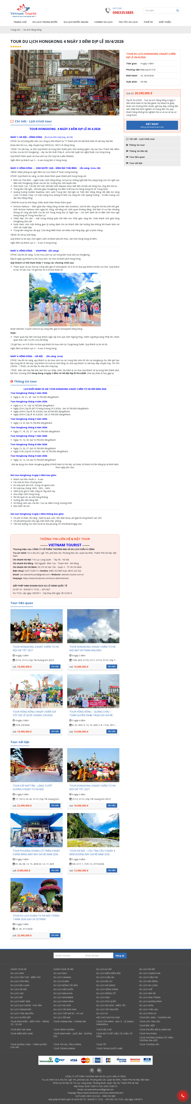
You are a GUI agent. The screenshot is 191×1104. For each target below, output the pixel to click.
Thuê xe (148, 21)
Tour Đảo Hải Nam (20, 1029)
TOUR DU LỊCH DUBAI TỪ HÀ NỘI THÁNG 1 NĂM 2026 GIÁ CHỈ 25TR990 (36, 917)
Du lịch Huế (145, 989)
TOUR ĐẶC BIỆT (147, 1025)
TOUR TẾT (101, 1044)
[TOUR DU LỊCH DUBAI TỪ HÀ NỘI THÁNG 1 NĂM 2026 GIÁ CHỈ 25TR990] (36, 895)
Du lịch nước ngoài (76, 21)
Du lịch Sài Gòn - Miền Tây (110, 1005)
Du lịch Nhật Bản (20, 1001)
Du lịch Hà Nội (18, 989)
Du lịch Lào (17, 993)
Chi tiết (55, 666)
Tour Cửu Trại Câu (149, 1021)
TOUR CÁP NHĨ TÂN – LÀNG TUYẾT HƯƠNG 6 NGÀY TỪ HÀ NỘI (32, 787)
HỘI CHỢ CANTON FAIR (108, 1017)
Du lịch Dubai (61, 981)
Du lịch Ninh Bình (63, 1001)
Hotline (117, 8)
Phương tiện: (133, 69)
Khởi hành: (132, 75)
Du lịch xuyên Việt (20, 1017)
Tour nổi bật (135, 163)
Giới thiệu (165, 21)
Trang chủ (20, 21)
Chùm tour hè (18, 969)
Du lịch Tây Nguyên (107, 1009)
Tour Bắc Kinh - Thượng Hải (155, 1017)
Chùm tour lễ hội (63, 969)
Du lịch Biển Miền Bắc (108, 973)
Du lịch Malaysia (63, 993)
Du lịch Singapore (20, 1009)
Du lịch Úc (102, 1013)
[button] (177, 10)
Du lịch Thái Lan (148, 1009)
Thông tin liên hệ (138, 151)
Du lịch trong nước (45, 21)
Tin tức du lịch (128, 21)
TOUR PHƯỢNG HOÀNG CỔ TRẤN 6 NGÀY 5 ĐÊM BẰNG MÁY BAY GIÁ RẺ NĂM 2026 (36, 852)
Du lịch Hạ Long (148, 985)
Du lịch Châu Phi (148, 977)
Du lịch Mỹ (16, 997)
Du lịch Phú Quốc (106, 1001)
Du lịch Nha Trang (149, 997)
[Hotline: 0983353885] (183, 1096)
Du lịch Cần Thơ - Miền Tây (25, 977)
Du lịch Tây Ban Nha (64, 1009)
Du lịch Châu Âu (105, 977)
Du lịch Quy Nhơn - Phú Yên (26, 1005)
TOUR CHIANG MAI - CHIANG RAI (69, 1021)
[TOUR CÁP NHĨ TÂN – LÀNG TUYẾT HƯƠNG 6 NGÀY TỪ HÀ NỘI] (36, 765)
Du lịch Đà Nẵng (148, 981)
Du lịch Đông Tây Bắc (65, 985)
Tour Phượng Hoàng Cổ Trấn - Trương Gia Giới (156, 1039)
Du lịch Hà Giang (105, 985)
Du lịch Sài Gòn (62, 1005)
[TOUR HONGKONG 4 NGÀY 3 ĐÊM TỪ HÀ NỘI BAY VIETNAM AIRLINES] (93, 626)
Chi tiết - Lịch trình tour (142, 139)
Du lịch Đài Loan (19, 985)
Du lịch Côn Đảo (19, 981)
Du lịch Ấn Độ (147, 969)
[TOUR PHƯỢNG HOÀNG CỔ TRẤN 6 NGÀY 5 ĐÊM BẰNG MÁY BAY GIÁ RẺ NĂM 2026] (36, 830)
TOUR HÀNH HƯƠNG (63, 1029)
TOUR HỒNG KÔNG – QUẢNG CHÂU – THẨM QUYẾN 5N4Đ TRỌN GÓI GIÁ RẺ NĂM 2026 (91, 713)
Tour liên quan (137, 157)
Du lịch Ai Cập (104, 969)
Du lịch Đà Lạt (104, 981)
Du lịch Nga (103, 997)
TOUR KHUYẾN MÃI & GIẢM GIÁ (155, 1029)
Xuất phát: (131, 81)
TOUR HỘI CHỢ (103, 1029)
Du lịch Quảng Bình (150, 1001)
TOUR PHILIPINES (148, 1033)
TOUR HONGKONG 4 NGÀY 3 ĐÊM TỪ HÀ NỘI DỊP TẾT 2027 (36, 648)
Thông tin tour (137, 145)
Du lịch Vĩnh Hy (147, 1013)
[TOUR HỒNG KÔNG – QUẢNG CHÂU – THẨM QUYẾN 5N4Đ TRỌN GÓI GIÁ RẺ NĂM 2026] (93, 691)
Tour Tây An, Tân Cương (67, 1044)
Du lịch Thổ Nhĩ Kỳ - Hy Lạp (68, 1013)
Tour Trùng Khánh (64, 1048)
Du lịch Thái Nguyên (21, 1013)
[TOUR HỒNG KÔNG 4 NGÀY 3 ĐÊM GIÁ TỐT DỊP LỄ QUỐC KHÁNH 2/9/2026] (36, 691)
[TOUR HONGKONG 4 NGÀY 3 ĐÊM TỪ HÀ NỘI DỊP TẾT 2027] (36, 626)
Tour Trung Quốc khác (109, 1048)
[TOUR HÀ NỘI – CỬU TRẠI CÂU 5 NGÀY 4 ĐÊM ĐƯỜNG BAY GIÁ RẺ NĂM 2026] (93, 830)
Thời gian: (131, 63)
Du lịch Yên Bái (61, 1017)
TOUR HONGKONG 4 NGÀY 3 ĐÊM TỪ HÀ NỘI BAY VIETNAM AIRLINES (92, 648)
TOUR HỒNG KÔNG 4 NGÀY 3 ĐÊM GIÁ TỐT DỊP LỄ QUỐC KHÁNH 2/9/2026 (34, 713)
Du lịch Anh (17, 973)
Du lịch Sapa (146, 1005)
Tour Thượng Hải (149, 1044)
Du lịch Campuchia (149, 973)
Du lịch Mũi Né (147, 993)
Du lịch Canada (62, 977)
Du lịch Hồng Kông (32, 29)
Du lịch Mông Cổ (105, 993)
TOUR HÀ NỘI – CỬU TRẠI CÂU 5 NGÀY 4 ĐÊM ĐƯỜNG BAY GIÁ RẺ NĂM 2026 (92, 852)
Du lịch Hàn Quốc (63, 989)
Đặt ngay (152, 125)
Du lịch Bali (60, 973)
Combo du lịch (103, 21)
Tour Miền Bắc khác (21, 1033)
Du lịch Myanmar (63, 997)
